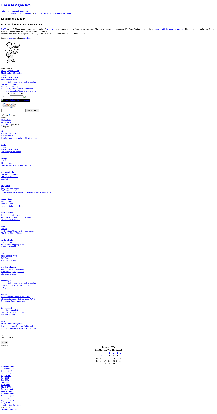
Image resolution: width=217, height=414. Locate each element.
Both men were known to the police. (15, 296)
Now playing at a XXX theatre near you (17, 285)
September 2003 (7, 400)
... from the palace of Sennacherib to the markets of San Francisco (27, 192)
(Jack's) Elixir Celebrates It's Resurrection (17, 231)
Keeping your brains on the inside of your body (20, 138)
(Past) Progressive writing (11, 152)
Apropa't (4, 75)
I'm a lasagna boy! (17, 5)
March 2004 (6, 387)
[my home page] (11, 67)
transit (11, 38)
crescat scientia (7, 172)
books (3, 145)
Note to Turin (6, 242)
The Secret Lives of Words (11, 233)
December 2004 (7, 366)
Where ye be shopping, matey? (13, 244)
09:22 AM (27, 38)
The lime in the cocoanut (11, 84)
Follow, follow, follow (10, 77)
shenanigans (6, 281)
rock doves (50, 29)
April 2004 (5, 385)
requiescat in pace (8, 267)
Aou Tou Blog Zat (8, 260)
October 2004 (6, 371)
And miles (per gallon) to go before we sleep (18, 91)
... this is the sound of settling (12, 310)
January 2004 (6, 391)
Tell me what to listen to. (10, 220)
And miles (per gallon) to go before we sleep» (52, 13)
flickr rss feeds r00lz (9, 80)
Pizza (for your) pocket (10, 71)
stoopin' (4, 294)
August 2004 (6, 375)
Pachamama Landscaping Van (13, 301)
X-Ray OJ (5, 287)
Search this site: (7, 337)
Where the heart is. (8, 122)
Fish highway (6, 163)
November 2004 (7, 369)
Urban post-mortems (9, 247)
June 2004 (5, 380)
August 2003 (6, 403)
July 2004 (5, 378)
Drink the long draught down (12, 272)
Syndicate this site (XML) (11, 405)
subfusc (4, 229)
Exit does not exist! (8, 315)
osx (2, 253)
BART (3, 29)
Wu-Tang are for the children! (12, 269)
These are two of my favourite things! (16, 165)
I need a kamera (7, 201)
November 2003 (7, 396)
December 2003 (7, 394)
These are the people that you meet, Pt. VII (18, 299)
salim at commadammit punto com (14, 11)
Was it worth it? (7, 136)
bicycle (4, 131)
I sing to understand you (10, 86)
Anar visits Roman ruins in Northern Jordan (18, 82)
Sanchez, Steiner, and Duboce (13, 206)
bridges (4, 158)
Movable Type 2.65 (9, 409)
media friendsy (7, 240)
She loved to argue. (8, 274)
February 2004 (7, 389)
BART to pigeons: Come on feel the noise (17, 89)
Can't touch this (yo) (9, 190)
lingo (3, 226)
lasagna (28, 13)
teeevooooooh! (7, 308)
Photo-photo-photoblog (10, 120)
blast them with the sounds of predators (168, 29)
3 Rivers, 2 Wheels (8, 133)
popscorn (4, 124)
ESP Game (5, 258)
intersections (6, 199)
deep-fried (5, 186)
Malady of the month (9, 176)
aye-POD (5, 179)
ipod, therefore (7, 213)
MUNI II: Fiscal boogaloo (11, 73)
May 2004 (5, 382)
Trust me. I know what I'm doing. (14, 312)
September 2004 (7, 373)
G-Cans (4, 161)
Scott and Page (7, 204)
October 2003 (6, 398)
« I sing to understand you (11, 13)
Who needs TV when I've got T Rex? (16, 217)
